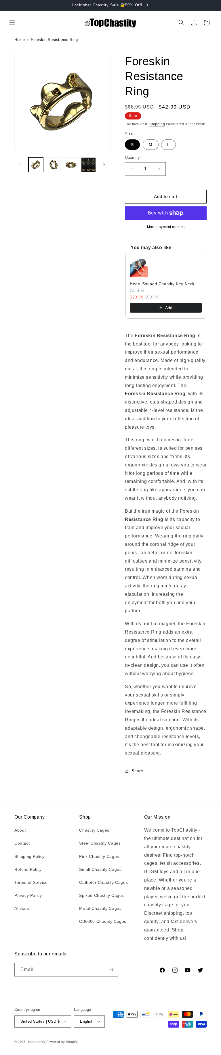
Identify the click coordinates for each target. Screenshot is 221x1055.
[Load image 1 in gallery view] (35, 164)
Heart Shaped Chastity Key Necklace (166, 283)
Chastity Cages (94, 830)
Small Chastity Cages (100, 869)
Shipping (157, 124)
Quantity (132, 157)
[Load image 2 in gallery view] (53, 164)
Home (19, 40)
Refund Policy (28, 869)
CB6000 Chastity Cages (102, 921)
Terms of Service (31, 882)
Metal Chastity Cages (100, 908)
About (20, 830)
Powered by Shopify (62, 1041)
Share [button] (137, 770)
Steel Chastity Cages (100, 843)
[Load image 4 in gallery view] (88, 164)
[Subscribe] (111, 969)
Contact (22, 843)
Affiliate (21, 908)
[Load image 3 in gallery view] (71, 164)
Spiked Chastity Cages (101, 895)
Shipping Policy (29, 856)
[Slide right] (104, 164)
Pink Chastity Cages (99, 856)
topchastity (36, 1041)
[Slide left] (20, 164)
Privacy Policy (28, 895)
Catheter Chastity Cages (103, 882)
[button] (12, 22)
